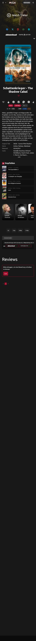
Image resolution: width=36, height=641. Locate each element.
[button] (12, 246)
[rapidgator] (24, 35)
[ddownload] (11, 35)
